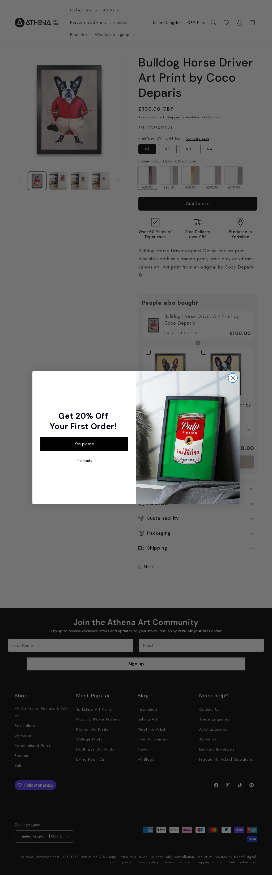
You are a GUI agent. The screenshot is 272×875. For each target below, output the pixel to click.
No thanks (84, 460)
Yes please (84, 444)
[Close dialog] (232, 378)
